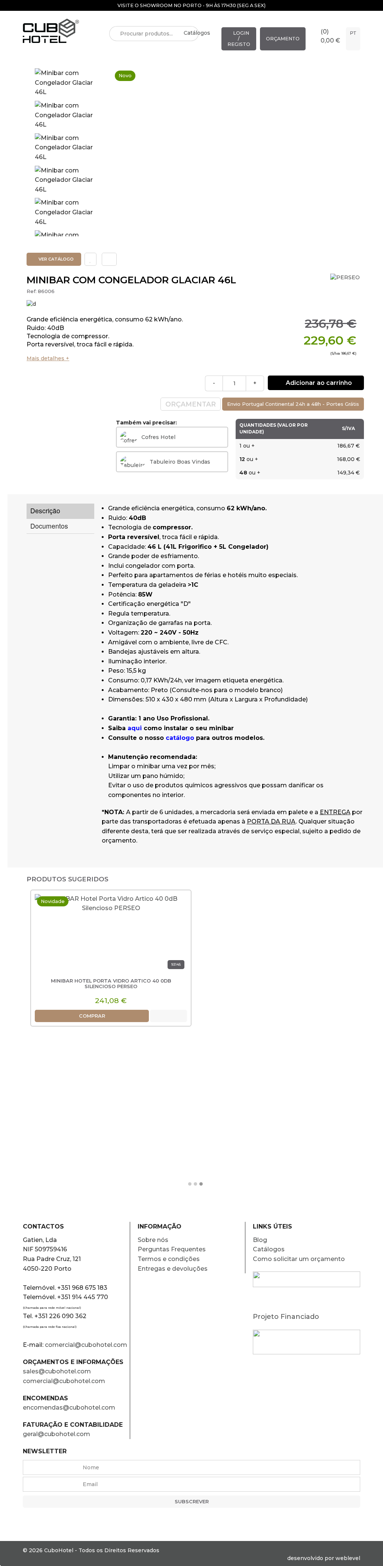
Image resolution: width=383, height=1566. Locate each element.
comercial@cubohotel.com (86, 1344)
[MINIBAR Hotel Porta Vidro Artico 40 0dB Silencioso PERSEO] (111, 934)
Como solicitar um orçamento (299, 1259)
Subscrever (192, 1501)
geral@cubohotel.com (56, 1434)
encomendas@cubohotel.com (70, 1407)
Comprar (92, 1016)
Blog (260, 1239)
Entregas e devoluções (173, 1268)
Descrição (45, 510)
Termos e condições (169, 1259)
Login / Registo (238, 38)
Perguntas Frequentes (172, 1249)
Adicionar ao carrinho (318, 382)
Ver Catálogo (55, 259)
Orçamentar (190, 404)
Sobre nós (153, 1239)
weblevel (347, 1558)
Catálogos (197, 32)
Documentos (49, 525)
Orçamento (283, 38)
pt (353, 33)
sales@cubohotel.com (57, 1371)
